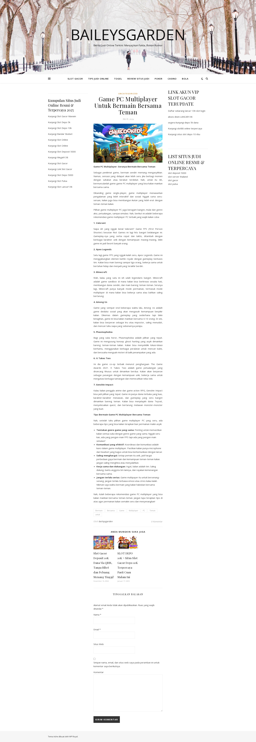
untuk (97, 514)
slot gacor (173, 180)
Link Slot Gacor (64, 169)
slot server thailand (178, 176)
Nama (97, 614)
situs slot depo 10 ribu (188, 134)
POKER (158, 78)
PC (144, 510)
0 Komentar (157, 521)
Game (121, 510)
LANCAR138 (186, 116)
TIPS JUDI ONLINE (98, 78)
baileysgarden (106, 521)
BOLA (185, 78)
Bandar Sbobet (64, 133)
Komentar (98, 672)
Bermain (99, 510)
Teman (152, 510)
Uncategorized (128, 93)
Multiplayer (133, 510)
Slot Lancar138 (64, 186)
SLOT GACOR (75, 78)
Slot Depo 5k (63, 122)
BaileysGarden (128, 34)
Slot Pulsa (62, 180)
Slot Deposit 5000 (66, 151)
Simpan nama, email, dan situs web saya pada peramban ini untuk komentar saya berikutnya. (126, 664)
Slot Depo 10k (64, 128)
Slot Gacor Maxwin (66, 116)
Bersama (111, 510)
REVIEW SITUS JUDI (138, 78)
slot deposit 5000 (177, 172)
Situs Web (98, 644)
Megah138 (62, 157)
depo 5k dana (191, 122)
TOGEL (118, 78)
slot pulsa (173, 183)
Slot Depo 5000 (65, 175)
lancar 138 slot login (195, 110)
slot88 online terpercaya (189, 128)
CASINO (172, 78)
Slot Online (62, 139)
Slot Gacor (62, 163)
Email (97, 629)
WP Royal (73, 736)
